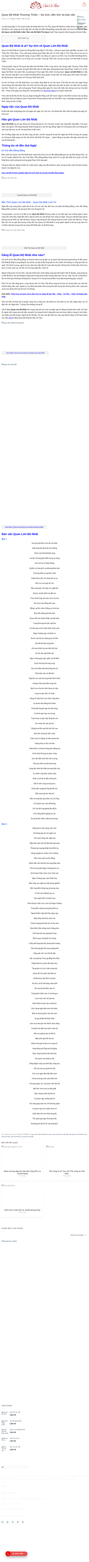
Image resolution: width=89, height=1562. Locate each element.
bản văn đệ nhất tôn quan (43, 1134)
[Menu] (3, 5)
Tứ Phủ (25, 1134)
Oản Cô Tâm (26, 19)
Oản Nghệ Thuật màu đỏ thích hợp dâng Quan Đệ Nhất (24, 527)
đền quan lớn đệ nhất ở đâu (78, 1134)
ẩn (28, 38)
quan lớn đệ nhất (28, 1136)
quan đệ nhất (6, 1136)
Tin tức (19, 1134)
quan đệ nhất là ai (16, 1136)
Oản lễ (11, 318)
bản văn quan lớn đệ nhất (60, 1134)
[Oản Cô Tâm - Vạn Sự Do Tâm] (44, 5)
